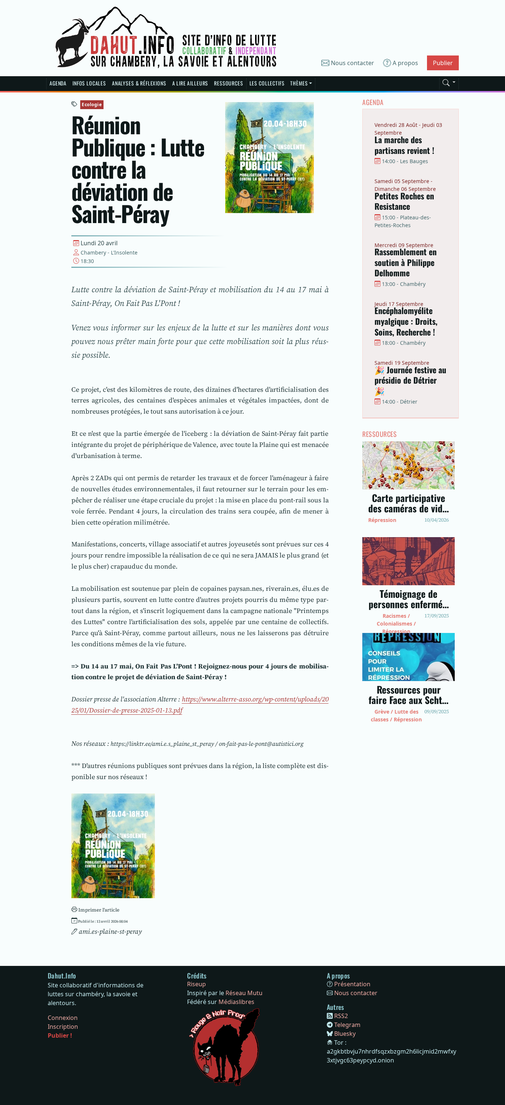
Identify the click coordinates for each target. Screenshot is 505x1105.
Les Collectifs (267, 83)
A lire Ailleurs (190, 83)
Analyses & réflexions (139, 83)
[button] (449, 81)
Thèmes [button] (299, 83)
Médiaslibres (236, 1002)
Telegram (347, 1025)
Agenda (58, 83)
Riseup (196, 984)
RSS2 (341, 1016)
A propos (404, 63)
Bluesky (345, 1034)
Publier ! (60, 1035)
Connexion (63, 1018)
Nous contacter (351, 63)
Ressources (228, 83)
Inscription (63, 1027)
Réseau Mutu (244, 993)
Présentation (352, 984)
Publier (443, 63)
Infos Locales (89, 83)
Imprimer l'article (98, 910)
